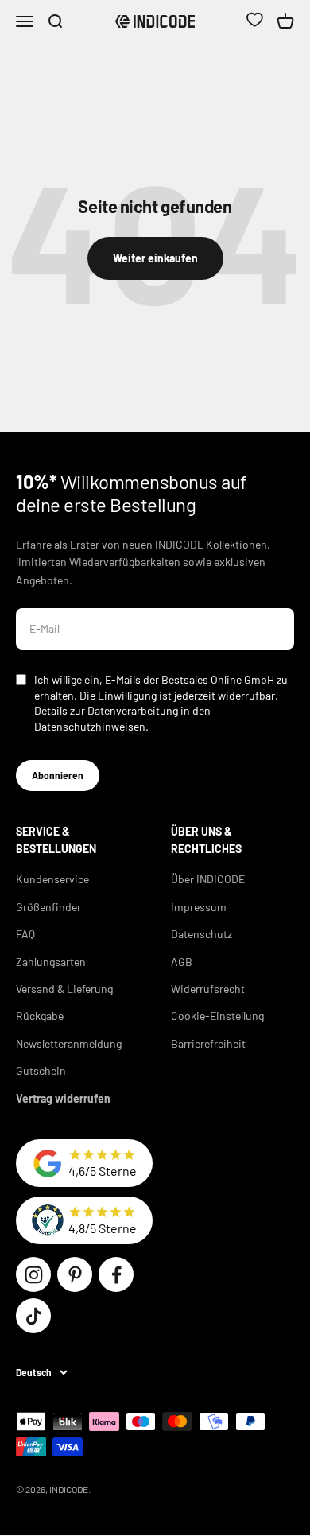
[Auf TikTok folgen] (33, 1315)
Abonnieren (57, 775)
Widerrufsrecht (208, 988)
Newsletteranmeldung (69, 1043)
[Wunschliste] (254, 21)
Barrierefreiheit (208, 1043)
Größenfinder (48, 906)
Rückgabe (40, 1015)
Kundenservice (52, 879)
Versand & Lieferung (64, 988)
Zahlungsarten (51, 961)
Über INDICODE (208, 879)
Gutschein (41, 1070)
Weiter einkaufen (155, 258)
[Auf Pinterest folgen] (74, 1274)
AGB (181, 961)
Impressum (199, 906)
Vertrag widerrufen (63, 1098)
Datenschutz (201, 934)
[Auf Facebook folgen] (116, 1274)
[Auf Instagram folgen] (33, 1274)
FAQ (25, 934)
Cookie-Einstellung (217, 1015)
